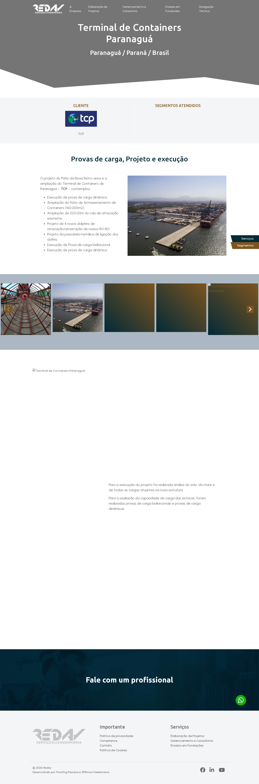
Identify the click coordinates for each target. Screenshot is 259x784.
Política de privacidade (116, 736)
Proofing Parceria (67, 772)
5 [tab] (140, 341)
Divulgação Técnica (206, 9)
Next (250, 309)
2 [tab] (124, 341)
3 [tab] (129, 341)
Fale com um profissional (129, 680)
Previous (8, 309)
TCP (81, 134)
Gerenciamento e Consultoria (134, 9)
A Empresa (75, 9)
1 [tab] (119, 341)
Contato (106, 745)
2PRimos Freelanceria (95, 772)
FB (203, 770)
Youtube (222, 770)
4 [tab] (135, 341)
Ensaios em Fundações (172, 9)
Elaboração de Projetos (97, 9)
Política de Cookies (113, 750)
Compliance (108, 741)
